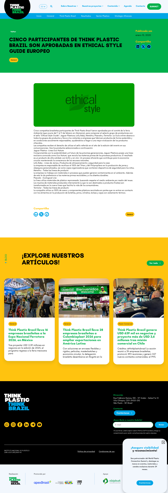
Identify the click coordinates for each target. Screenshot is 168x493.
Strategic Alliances (123, 16)
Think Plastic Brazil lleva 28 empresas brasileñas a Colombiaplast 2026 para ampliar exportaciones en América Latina (83, 336)
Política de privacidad (86, 451)
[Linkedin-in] (26, 424)
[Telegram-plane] (32, 424)
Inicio (38, 16)
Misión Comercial (125, 324)
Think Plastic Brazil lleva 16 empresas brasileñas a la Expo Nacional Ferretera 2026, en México (28, 335)
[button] (138, 46)
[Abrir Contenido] (119, 6)
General (50, 16)
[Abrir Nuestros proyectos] (102, 6)
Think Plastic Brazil (67, 16)
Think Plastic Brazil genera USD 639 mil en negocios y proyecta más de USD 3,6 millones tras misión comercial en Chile (137, 336)
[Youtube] (39, 424)
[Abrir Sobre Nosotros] (77, 6)
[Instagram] (13, 424)
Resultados (86, 16)
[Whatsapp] (6, 424)
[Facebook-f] (19, 424)
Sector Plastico (102, 16)
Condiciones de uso (107, 451)
